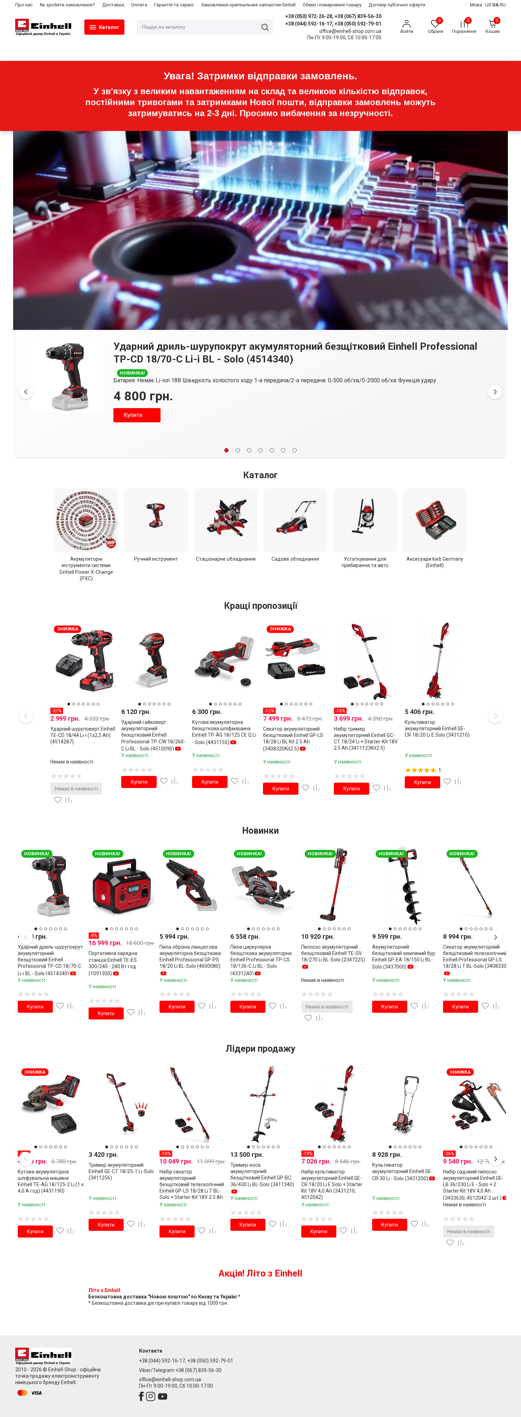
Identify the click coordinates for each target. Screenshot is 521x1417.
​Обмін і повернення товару (332, 4)
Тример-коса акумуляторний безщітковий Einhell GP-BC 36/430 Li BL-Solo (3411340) (262, 1174)
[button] (226, 450)
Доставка (113, 4)
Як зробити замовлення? (67, 4)
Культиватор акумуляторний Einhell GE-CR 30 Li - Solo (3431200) (402, 1171)
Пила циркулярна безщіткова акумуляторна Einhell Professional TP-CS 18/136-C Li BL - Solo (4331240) (261, 960)
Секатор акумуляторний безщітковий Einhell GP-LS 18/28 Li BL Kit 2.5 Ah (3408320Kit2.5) (293, 739)
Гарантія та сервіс (174, 4)
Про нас (24, 4)
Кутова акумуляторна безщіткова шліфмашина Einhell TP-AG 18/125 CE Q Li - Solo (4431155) (224, 732)
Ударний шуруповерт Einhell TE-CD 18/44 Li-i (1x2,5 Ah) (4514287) (82, 735)
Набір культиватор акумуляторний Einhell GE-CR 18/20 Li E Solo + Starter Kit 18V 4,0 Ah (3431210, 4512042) (332, 1184)
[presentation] (26, 392)
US (488, 4)
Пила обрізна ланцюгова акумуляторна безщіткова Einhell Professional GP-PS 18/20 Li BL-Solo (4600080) (190, 956)
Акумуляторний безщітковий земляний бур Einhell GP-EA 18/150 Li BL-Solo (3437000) (403, 957)
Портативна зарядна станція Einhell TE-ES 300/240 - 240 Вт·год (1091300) (311, 346)
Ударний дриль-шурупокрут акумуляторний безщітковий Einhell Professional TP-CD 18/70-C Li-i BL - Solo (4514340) (50, 960)
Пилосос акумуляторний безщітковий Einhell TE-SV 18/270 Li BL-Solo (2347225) (333, 953)
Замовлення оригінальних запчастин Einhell (248, 4)
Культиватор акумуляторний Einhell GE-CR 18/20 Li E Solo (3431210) (437, 728)
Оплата (139, 4)
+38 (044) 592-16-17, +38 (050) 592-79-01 (333, 24)
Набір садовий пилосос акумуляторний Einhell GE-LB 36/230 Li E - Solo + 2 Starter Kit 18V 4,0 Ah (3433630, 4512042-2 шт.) (473, 1185)
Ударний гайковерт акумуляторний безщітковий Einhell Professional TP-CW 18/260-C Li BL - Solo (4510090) (153, 735)
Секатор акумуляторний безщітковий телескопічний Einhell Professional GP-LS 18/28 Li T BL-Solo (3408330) (475, 956)
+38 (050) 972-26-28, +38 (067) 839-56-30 (333, 16)
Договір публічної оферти (397, 4)
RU (503, 4)
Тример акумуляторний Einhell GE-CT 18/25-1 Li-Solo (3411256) (121, 1171)
